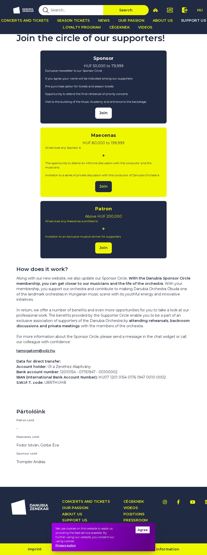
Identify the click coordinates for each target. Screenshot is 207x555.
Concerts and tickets (86, 501)
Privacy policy (66, 545)
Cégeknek (119, 27)
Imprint (35, 549)
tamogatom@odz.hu (35, 350)
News (104, 20)
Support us (74, 520)
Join (103, 113)
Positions (134, 514)
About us (163, 20)
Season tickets (73, 20)
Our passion (131, 20)
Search (126, 10)
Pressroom (135, 520)
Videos (145, 27)
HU (200, 10)
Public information (161, 549)
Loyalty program (82, 27)
